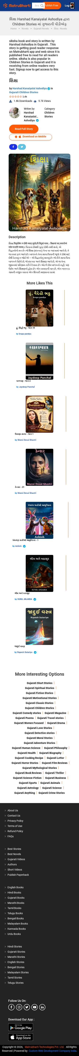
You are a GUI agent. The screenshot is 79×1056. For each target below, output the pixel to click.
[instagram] (19, 1007)
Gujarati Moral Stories (40, 737)
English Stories (16, 962)
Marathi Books (16, 902)
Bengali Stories (16, 967)
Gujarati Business (55, 777)
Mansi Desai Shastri (27, 440)
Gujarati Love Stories (39, 727)
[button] (42, 6)
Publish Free (51, 5)
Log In (69, 6)
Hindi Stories (15, 946)
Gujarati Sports (28, 782)
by (17, 334)
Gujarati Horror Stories (25, 762)
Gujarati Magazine (55, 713)
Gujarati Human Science (26, 747)
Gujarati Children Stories (23, 92)
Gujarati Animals (50, 782)
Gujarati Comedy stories (27, 713)
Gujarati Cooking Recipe (29, 757)
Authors (12, 864)
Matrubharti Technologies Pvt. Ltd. (45, 1046)
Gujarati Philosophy (55, 747)
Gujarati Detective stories (40, 732)
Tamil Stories (15, 977)
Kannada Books (17, 928)
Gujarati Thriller (54, 772)
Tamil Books (14, 908)
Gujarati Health (27, 752)
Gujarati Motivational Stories (40, 698)
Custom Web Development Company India (52, 1050)
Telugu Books (15, 913)
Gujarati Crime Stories (52, 792)
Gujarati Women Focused (29, 723)
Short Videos (15, 869)
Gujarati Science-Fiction (27, 777)
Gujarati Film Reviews (54, 762)
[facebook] (11, 1007)
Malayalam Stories (18, 972)
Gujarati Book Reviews (28, 772)
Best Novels (14, 854)
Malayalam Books (18, 923)
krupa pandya (25, 334)
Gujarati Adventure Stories (39, 742)
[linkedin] (42, 1007)
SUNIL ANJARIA (25, 599)
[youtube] (34, 1007)
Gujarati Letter (55, 757)
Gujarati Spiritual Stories (39, 688)
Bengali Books (16, 918)
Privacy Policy (15, 820)
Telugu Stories (16, 982)
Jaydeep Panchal (27, 387)
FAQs (11, 836)
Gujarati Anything (24, 792)
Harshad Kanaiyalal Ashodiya (29, 88)
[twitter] (27, 1007)
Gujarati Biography (50, 752)
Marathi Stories (16, 956)
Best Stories (14, 848)
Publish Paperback (18, 874)
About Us (13, 810)
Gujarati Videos (16, 859)
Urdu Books (14, 933)
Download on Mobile (34, 136)
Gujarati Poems (24, 718)
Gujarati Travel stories (50, 718)
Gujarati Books (16, 897)
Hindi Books (14, 892)
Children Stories (49, 114)
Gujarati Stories (16, 951)
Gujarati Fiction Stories (39, 693)
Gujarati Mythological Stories (39, 767)
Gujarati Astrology (28, 787)
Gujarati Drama (56, 723)
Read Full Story (24, 128)
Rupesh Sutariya (25, 652)
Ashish (18, 546)
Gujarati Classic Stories (39, 703)
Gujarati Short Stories (39, 683)
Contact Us (14, 815)
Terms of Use (15, 825)
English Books (16, 887)
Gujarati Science (52, 787)
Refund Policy (15, 831)
